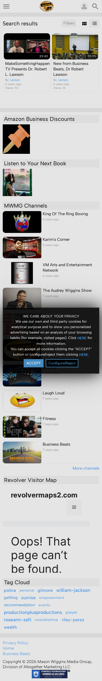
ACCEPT (33, 363)
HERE (82, 338)
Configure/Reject (62, 363)
